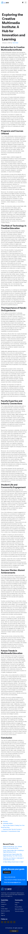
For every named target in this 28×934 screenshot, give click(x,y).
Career (2, 906)
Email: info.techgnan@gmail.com (12, 882)
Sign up (3, 915)
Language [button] (14, 930)
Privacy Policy (18, 906)
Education (5, 821)
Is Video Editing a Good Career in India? (13, 862)
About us (3, 902)
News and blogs (19, 909)
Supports (17, 902)
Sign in (2, 913)
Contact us (3, 904)
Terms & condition (19, 911)
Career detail (4, 908)
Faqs (16, 904)
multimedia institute (8, 823)
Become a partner (5, 911)
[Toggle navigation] (25, 2)
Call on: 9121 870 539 (9, 877)
